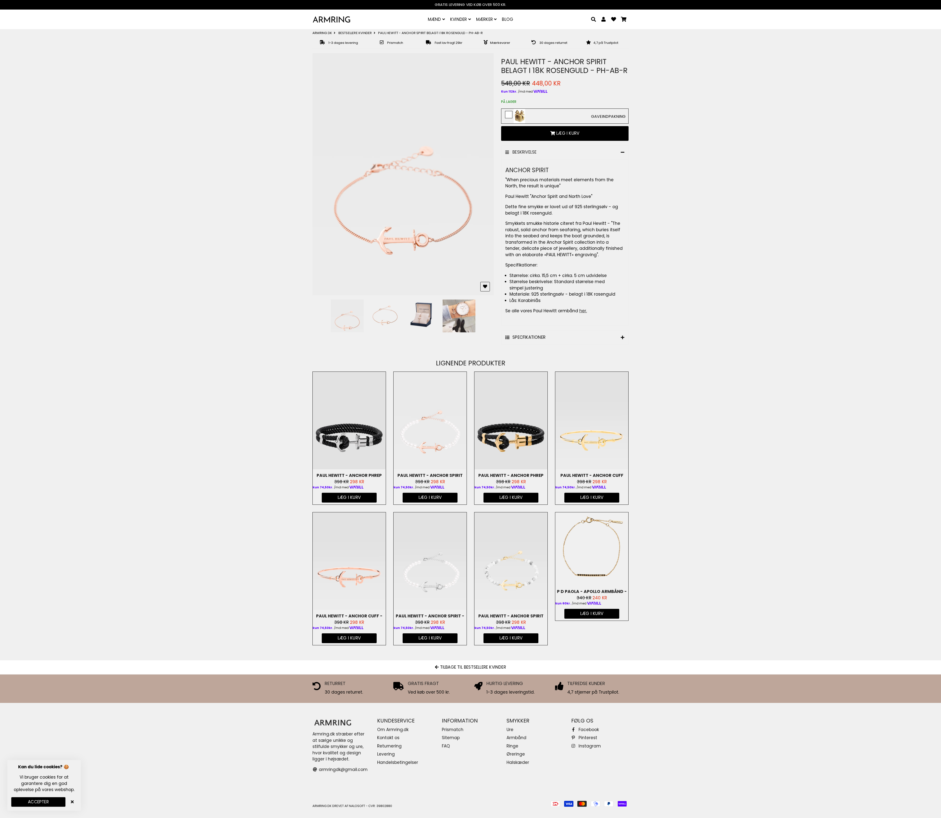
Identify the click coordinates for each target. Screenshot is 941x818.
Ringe (512, 746)
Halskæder (518, 762)
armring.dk (322, 33)
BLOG (507, 19)
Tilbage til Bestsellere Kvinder (472, 667)
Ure (510, 730)
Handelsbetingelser (397, 762)
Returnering (389, 746)
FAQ (446, 746)
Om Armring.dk (393, 730)
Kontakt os (388, 738)
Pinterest (587, 738)
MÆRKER (485, 19)
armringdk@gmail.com (343, 769)
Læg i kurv (430, 497)
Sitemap (451, 738)
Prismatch (452, 730)
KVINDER (459, 19)
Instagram (589, 746)
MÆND (435, 19)
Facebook (588, 730)
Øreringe (516, 754)
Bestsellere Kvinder (355, 33)
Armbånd (516, 738)
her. (583, 311)
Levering (386, 754)
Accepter (38, 802)
